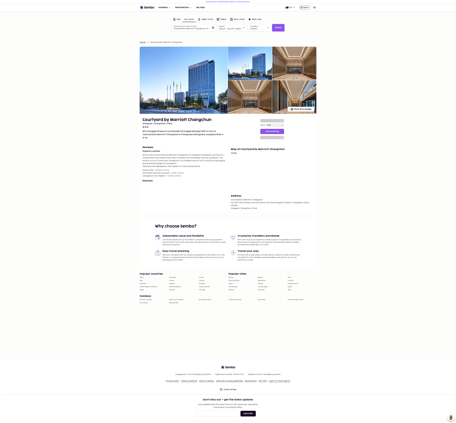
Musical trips (173, 303)
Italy (141, 280)
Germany (143, 284)
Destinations (182, 7)
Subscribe (248, 413)
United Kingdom (175, 287)
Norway (172, 290)
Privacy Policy (172, 381)
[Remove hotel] (213, 27)
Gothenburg (232, 287)
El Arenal (261, 290)
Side (289, 290)
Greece (201, 280)
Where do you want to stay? (185, 26)
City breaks (144, 303)
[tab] (177, 19)
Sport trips (261, 300)
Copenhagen (263, 287)
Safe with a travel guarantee (229, 381)
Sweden (172, 284)
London (290, 280)
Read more (147, 180)
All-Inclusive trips (205, 300)
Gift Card (263, 381)
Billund (260, 277)
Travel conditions (189, 381)
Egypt (142, 290)
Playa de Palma (233, 280)
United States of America (148, 287)
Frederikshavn (293, 284)
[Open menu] (314, 7)
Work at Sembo (206, 381)
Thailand (202, 284)
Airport (262, 125)
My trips (200, 7)
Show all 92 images (302, 109)
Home (143, 42)
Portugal (202, 290)
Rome (230, 284)
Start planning (272, 131)
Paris (289, 277)
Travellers (254, 26)
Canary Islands (204, 287)
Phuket (260, 284)
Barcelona (262, 280)
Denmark (172, 277)
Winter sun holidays (176, 300)
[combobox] (191, 29)
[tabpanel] (228, 28)
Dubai (290, 287)
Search (278, 27)
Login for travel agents (279, 381)
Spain (142, 277)
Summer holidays (146, 300)
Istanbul (231, 290)
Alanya (230, 277)
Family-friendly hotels (295, 300)
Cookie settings (229, 389)
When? (222, 26)
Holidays (163, 7)
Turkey (201, 277)
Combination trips (234, 300)
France (171, 280)
